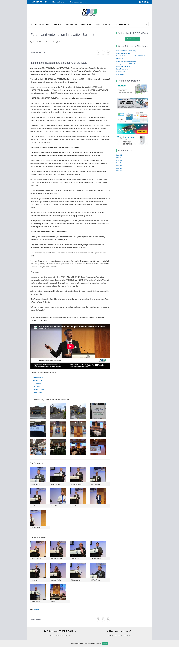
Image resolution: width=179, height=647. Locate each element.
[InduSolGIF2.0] (132, 117)
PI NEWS (51, 42)
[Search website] (146, 24)
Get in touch (112, 636)
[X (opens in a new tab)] (140, 2)
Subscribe (133, 39)
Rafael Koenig (37, 392)
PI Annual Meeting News (123, 53)
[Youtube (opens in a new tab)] (147, 2)
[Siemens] (132, 89)
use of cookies (97, 643)
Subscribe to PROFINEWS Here (61, 631)
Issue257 (119, 171)
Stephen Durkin (38, 380)
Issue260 (119, 163)
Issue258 (119, 168)
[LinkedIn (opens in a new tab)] (145, 2)
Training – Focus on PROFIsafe (125, 64)
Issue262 (119, 157)
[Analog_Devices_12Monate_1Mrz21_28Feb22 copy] (132, 103)
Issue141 (36, 609)
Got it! (105, 643)
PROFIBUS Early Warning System (126, 61)
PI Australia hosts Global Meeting (126, 51)
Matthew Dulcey (38, 389)
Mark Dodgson (38, 377)
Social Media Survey (122, 69)
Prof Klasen (37, 383)
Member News (120, 71)
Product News (120, 74)
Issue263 (119, 155)
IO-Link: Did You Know (123, 66)
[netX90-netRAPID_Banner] (132, 128)
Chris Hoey (36, 386)
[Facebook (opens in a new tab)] (142, 2)
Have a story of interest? (120, 631)
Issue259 (119, 165)
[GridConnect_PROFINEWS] (132, 140)
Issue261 (119, 160)
